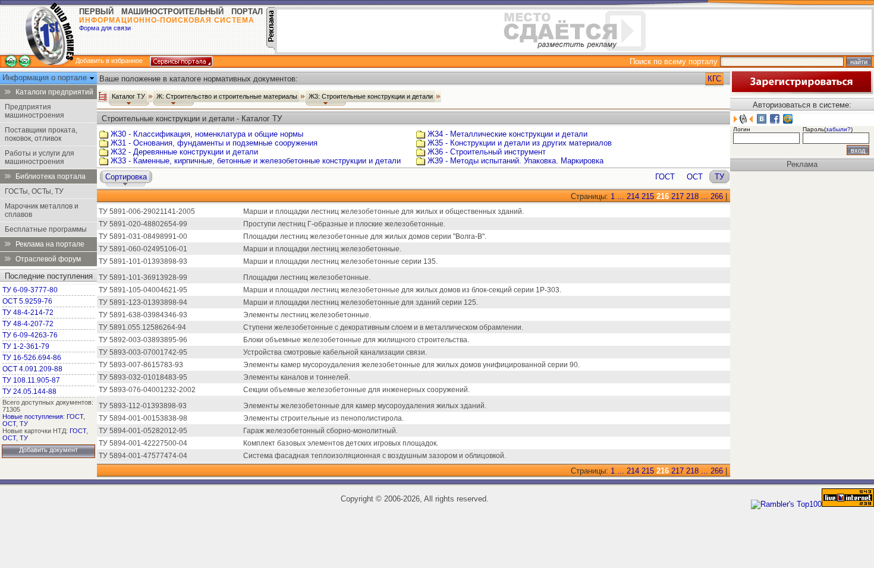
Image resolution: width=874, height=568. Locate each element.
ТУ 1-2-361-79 (25, 346)
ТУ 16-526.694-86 (31, 358)
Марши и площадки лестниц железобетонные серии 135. (340, 261)
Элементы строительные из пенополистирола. (323, 418)
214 (633, 196)
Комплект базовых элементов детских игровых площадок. (340, 443)
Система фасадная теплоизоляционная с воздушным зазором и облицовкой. (374, 456)
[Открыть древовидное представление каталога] (103, 96)
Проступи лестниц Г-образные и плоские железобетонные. (344, 224)
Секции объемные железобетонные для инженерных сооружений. (356, 390)
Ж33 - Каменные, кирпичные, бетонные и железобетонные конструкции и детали (256, 160)
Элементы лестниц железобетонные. (307, 315)
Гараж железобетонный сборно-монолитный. (320, 431)
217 (677, 196)
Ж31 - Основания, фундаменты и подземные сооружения (214, 142)
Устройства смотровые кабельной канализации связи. (335, 352)
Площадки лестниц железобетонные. (306, 277)
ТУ (24, 423)
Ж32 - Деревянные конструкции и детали (184, 151)
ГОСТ (75, 416)
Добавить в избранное (109, 60)
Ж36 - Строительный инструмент (486, 151)
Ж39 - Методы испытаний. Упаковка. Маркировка (515, 160)
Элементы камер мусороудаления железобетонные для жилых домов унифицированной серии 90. (411, 365)
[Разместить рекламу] (270, 47)
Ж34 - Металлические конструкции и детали (507, 134)
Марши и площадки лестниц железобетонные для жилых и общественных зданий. (383, 211)
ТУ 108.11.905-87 (31, 380)
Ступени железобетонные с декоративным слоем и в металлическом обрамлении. (383, 327)
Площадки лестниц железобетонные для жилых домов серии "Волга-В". (364, 236)
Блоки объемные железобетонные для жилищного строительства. (356, 340)
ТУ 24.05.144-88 (29, 391)
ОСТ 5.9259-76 (27, 301)
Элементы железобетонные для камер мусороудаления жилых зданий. (364, 406)
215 (648, 196)
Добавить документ (48, 449)
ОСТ (9, 423)
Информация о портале (45, 77)
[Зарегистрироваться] (801, 91)
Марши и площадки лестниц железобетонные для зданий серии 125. (360, 302)
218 (692, 196)
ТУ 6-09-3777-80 (30, 290)
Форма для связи (105, 27)
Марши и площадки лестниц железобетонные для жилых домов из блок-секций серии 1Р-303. (402, 290)
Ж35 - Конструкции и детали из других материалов (519, 142)
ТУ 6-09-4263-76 (30, 335)
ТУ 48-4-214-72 (28, 312)
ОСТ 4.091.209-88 (32, 369)
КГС (714, 78)
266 (716, 196)
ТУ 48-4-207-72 (28, 324)
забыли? (838, 129)
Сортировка (126, 176)
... (620, 196)
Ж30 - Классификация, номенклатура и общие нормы (207, 134)
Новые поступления (32, 416)
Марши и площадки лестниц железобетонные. (322, 249)
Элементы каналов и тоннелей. (296, 377)
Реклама (802, 164)
